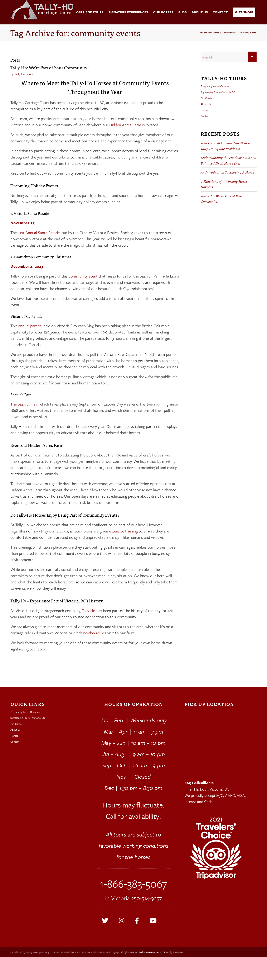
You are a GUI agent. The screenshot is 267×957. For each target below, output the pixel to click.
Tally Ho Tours (23, 74)
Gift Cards (206, 98)
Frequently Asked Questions (216, 86)
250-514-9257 (146, 898)
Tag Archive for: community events (75, 32)
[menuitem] (88, 12)
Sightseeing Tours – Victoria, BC (218, 92)
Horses (204, 110)
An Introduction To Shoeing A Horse (227, 172)
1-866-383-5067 (133, 883)
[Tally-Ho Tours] (41, 12)
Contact (205, 116)
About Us (206, 104)
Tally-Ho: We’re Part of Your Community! (49, 67)
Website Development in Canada (154, 952)
